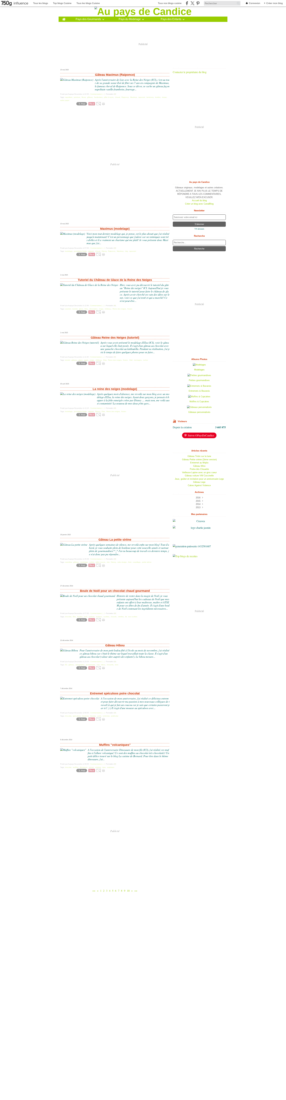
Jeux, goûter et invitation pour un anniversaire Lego (199, 479)
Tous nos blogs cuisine (170, 3)
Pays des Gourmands (88, 19)
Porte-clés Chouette (199, 469)
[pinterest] (198, 3)
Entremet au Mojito (199, 462)
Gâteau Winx (199, 466)
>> (135, 890)
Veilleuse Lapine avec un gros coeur (199, 472)
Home (64, 18)
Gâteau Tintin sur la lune (199, 456)
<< (93, 890)
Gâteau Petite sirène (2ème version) (199, 459)
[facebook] (187, 3)
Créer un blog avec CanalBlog (199, 204)
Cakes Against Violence (199, 485)
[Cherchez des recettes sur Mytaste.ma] (199, 556)
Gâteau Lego (199, 482)
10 (128, 890)
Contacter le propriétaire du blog (190, 72)
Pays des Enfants (171, 19)
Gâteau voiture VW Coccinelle (199, 475)
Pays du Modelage (130, 19)
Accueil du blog (199, 200)
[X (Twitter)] (192, 3)
